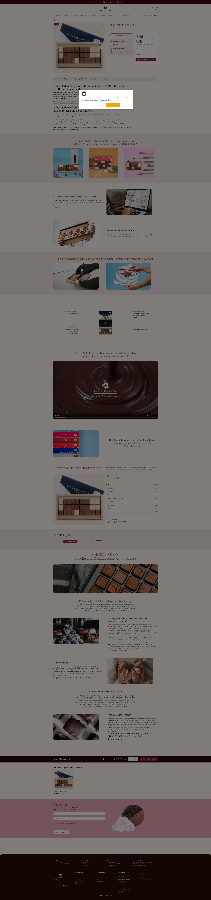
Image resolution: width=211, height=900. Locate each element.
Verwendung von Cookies (105, 100)
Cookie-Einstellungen (99, 105)
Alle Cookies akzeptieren (113, 105)
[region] (106, 99)
